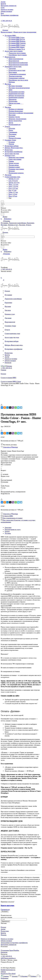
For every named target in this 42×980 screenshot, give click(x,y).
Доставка (8, 533)
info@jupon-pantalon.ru (8, 958)
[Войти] (2, 276)
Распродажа (5, 931)
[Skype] (18, 407)
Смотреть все (5, 909)
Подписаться (5, 921)
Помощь (3, 935)
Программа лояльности (8, 944)
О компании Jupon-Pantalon (10, 950)
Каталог (3, 927)
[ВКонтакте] (2, 407)
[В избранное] (2, 403)
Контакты (4, 952)
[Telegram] (21, 407)
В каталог (5, 911)
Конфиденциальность (8, 970)
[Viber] (13, 407)
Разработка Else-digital (8, 973)
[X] (10, 407)
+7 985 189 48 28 (6, 21)
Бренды (3, 933)
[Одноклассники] (5, 407)
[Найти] (2, 214)
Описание (8, 527)
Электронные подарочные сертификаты (14, 943)
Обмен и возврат (6, 941)
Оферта (3, 972)
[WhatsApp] (15, 407)
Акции (3, 929)
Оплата (7, 531)
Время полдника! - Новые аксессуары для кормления (18, 32)
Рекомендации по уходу (13, 529)
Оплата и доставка (7, 939)
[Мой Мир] (7, 407)
